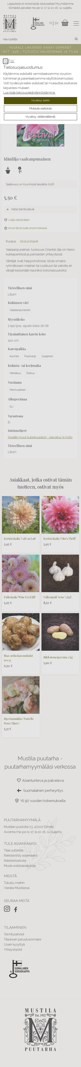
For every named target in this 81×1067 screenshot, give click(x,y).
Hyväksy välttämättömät (40, 116)
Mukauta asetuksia (40, 108)
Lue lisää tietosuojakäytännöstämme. (29, 92)
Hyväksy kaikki (40, 100)
